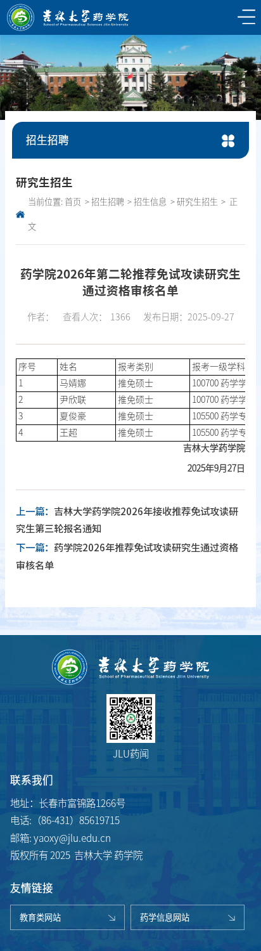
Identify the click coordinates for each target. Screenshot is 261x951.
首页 (73, 201)
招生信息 (150, 201)
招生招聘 (107, 201)
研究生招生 (197, 201)
